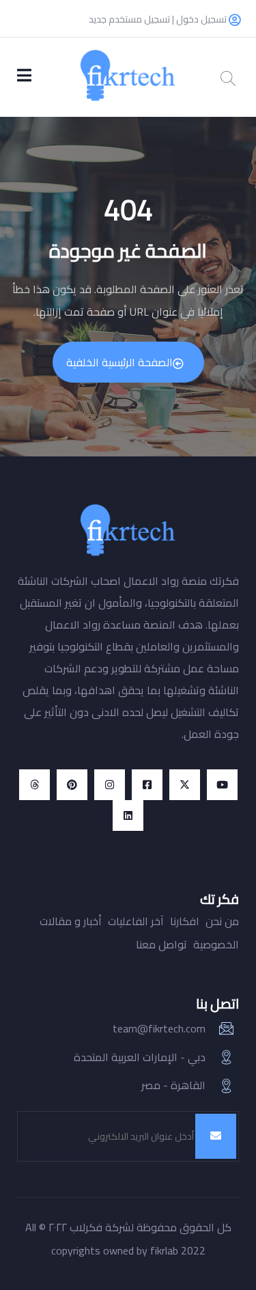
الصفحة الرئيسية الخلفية (119, 362)
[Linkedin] (128, 815)
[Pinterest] (72, 784)
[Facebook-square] (147, 784)
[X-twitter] (184, 784)
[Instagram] (109, 784)
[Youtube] (222, 784)
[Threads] (34, 784)
